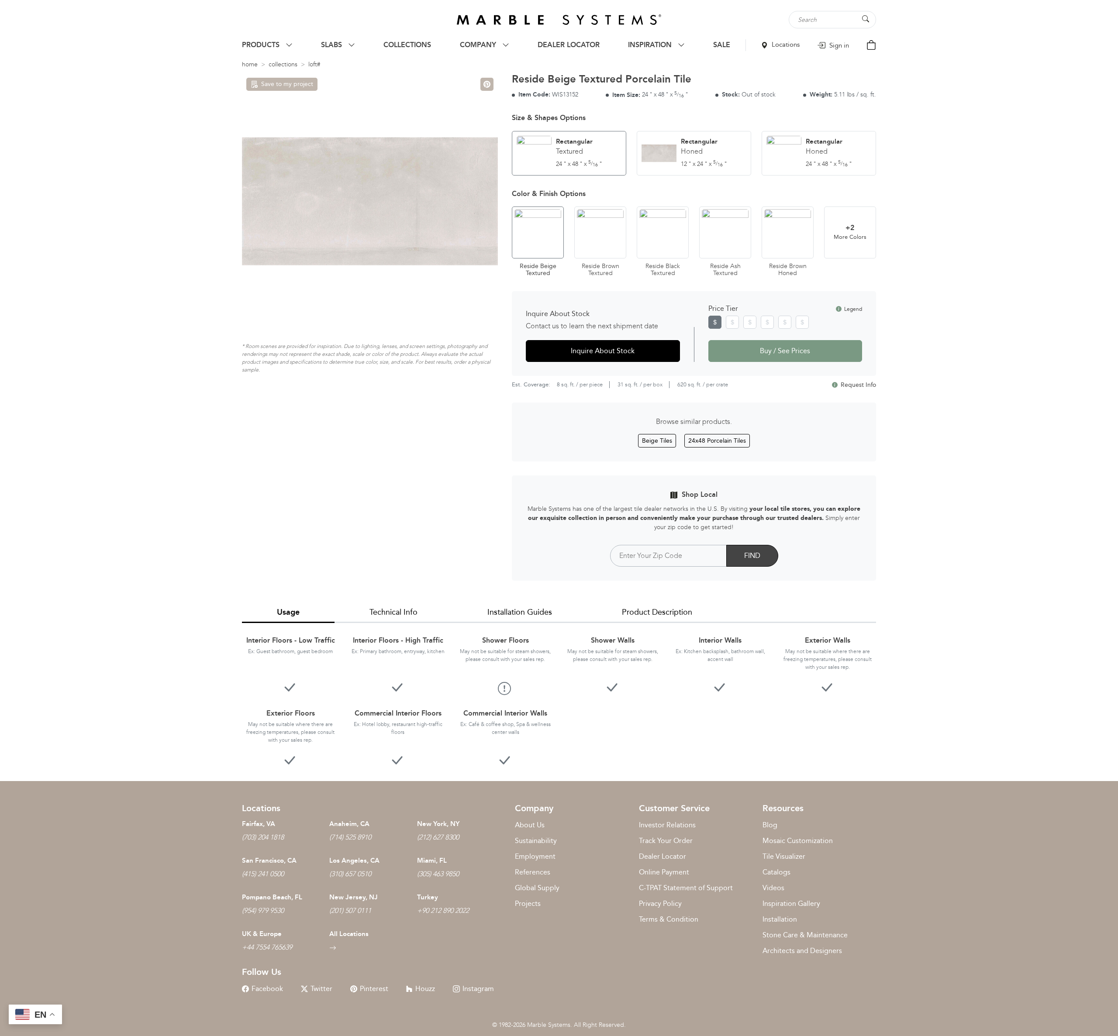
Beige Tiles (657, 440)
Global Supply (537, 888)
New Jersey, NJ (353, 897)
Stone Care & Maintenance (805, 935)
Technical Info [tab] (393, 612)
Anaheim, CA (349, 824)
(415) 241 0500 (263, 874)
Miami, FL (432, 860)
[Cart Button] (871, 44)
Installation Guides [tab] (519, 612)
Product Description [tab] (657, 612)
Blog (770, 825)
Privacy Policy (660, 903)
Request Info (857, 385)
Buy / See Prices (785, 351)
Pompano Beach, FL (272, 897)
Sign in (838, 45)
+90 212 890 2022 (443, 910)
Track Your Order (666, 840)
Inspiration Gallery (791, 903)
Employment (535, 856)
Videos (773, 888)
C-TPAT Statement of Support (686, 888)
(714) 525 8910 (350, 837)
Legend (852, 309)
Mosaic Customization (798, 840)
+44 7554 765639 (267, 947)
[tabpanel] (559, 695)
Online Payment (664, 872)
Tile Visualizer (784, 856)
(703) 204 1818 (263, 837)
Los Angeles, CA (354, 860)
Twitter (321, 988)
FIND (752, 555)
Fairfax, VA (258, 824)
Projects (528, 903)
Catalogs (776, 872)
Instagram (478, 988)
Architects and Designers (802, 951)
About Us (530, 825)
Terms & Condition (668, 919)
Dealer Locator (662, 856)
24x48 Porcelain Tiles (717, 440)
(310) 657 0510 (350, 874)
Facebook (267, 988)
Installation (780, 919)
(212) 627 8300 (438, 837)
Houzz (425, 988)
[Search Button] (865, 19)
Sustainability (536, 840)
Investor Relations (667, 825)
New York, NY (438, 824)
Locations (785, 44)
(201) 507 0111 (350, 910)
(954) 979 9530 (263, 910)
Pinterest (374, 988)
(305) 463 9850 (438, 874)
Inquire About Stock (603, 351)
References (532, 872)
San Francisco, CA (269, 860)
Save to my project (287, 84)
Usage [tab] (288, 612)
